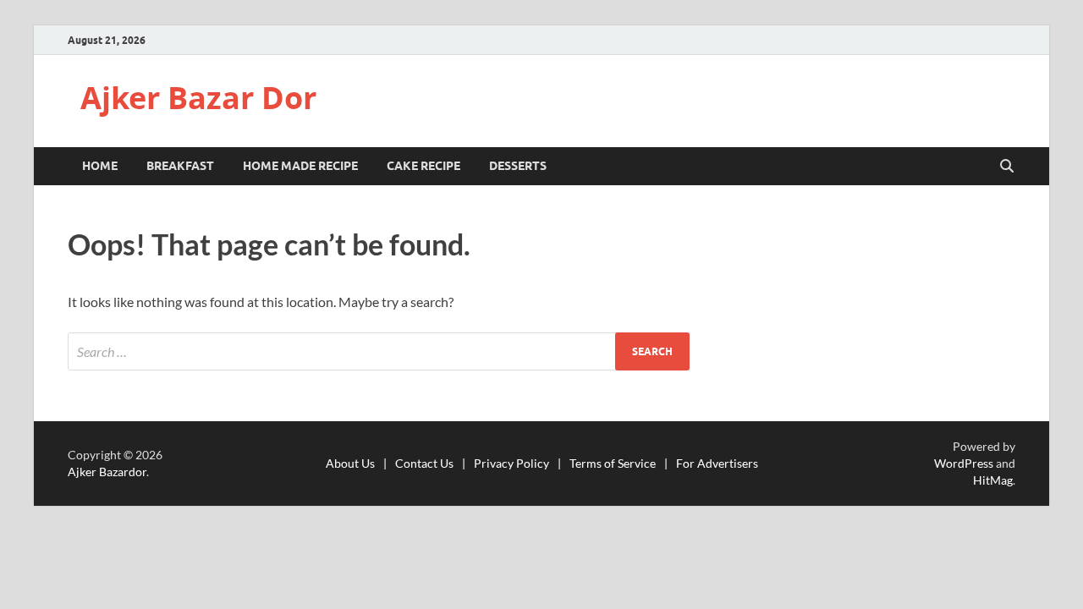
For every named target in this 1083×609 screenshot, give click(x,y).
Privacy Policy (511, 463)
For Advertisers (717, 463)
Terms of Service (612, 463)
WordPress (963, 463)
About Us (350, 463)
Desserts (518, 166)
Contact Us (424, 463)
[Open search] (1007, 166)
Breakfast (180, 166)
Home (100, 166)
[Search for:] (379, 351)
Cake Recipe (423, 166)
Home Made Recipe (300, 166)
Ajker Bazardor (107, 471)
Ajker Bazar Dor (198, 97)
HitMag (993, 480)
